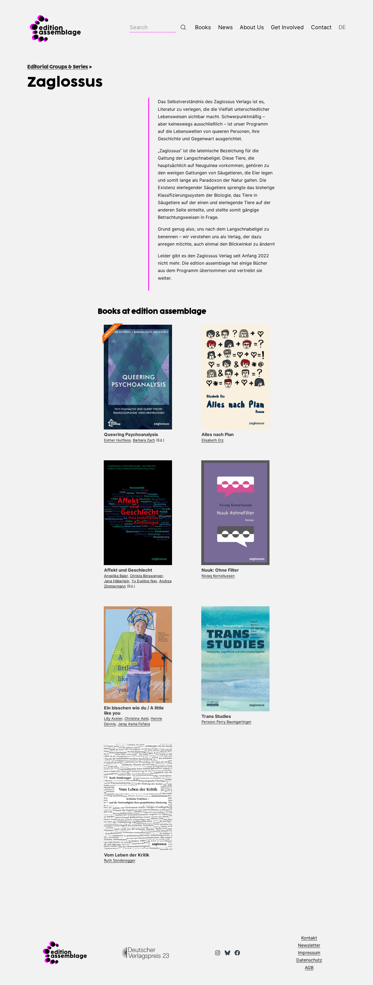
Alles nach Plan (218, 434)
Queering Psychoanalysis (131, 434)
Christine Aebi (137, 718)
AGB (309, 967)
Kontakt (309, 938)
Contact (321, 27)
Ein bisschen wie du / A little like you (134, 710)
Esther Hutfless (117, 440)
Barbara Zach (144, 440)
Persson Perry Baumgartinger (226, 722)
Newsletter (309, 945)
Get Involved (287, 27)
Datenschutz (309, 960)
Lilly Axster (113, 718)
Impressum (309, 952)
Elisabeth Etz (213, 440)
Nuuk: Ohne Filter (220, 570)
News (225, 27)
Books (203, 27)
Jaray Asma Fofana (134, 724)
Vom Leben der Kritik (126, 855)
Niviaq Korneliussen (218, 576)
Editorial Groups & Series (57, 67)
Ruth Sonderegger (119, 860)
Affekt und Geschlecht (128, 570)
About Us (252, 27)
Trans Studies (216, 716)
